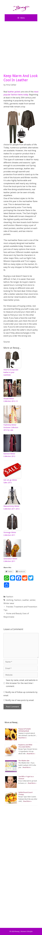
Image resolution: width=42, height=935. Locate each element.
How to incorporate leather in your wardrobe (11, 372)
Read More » (22, 738)
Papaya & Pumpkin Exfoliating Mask (24, 730)
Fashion (9, 596)
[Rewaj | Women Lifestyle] (21, 8)
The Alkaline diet (23, 761)
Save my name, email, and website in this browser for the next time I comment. (22, 683)
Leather (25, 600)
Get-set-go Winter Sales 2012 (10, 481)
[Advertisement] (21, 47)
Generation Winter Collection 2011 (10, 560)
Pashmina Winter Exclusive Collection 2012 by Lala (11, 427)
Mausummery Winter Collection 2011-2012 (11, 507)
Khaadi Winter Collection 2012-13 (11, 399)
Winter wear (9, 603)
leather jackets (14, 91)
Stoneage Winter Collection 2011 (10, 533)
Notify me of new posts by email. (19, 700)
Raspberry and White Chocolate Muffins (25, 746)
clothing (9, 600)
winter (32, 600)
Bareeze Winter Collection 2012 (9, 455)
